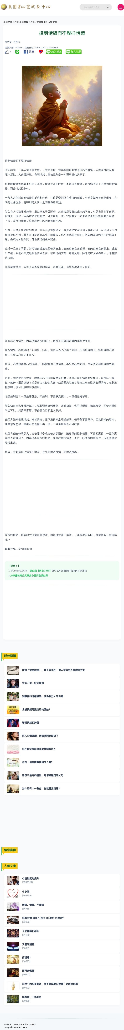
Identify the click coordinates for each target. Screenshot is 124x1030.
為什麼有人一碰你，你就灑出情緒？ (41, 788)
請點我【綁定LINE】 (41, 570)
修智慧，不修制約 (31, 997)
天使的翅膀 (28, 944)
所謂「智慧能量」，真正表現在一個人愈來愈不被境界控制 (53, 670)
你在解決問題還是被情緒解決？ (39, 749)
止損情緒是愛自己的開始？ (36, 709)
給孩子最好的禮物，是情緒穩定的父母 (42, 775)
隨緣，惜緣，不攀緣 (33, 904)
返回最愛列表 (26, 22)
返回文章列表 (10, 22)
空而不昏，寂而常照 (33, 683)
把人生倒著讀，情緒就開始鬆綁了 (40, 735)
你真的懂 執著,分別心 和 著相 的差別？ (43, 918)
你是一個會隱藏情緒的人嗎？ (38, 762)
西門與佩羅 (28, 970)
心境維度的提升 (30, 878)
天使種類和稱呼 (30, 931)
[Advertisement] (62, 301)
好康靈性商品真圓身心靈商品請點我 (29, 575)
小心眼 (25, 891)
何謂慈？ (27, 957)
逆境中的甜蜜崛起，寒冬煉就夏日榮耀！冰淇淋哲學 (50, 983)
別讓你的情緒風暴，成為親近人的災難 (42, 696)
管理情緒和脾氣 (30, 722)
